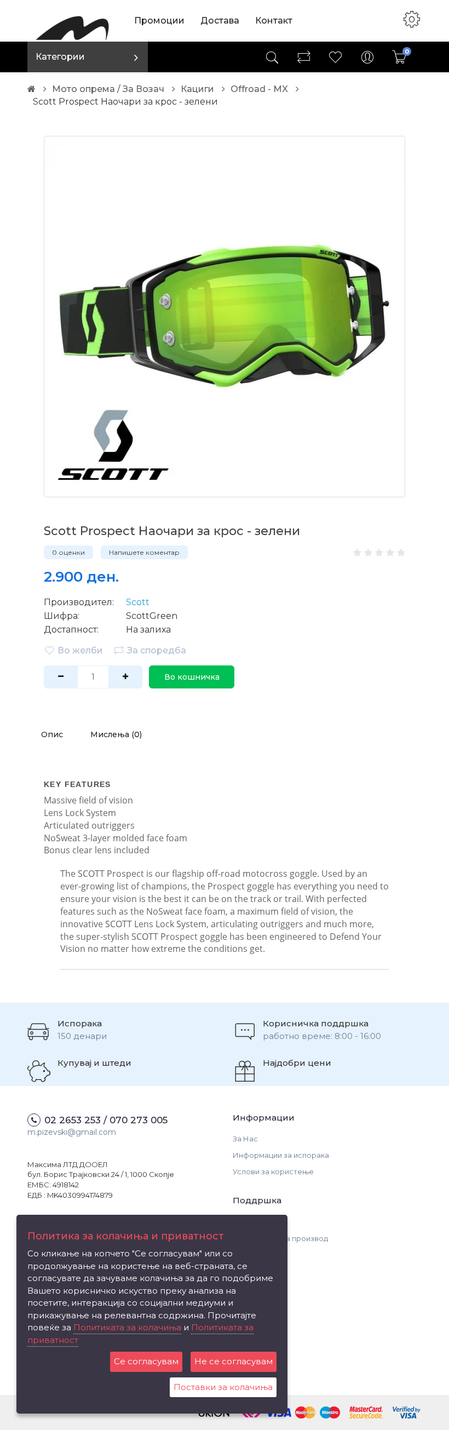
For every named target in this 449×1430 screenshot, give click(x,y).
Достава (219, 20)
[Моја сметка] (367, 57)
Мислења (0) (116, 734)
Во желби (80, 650)
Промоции (159, 20)
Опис (52, 734)
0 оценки (68, 552)
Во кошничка (192, 677)
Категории (60, 56)
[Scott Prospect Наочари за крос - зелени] (224, 316)
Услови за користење (273, 1171)
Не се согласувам (233, 1361)
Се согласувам (146, 1361)
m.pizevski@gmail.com (71, 1132)
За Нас (245, 1138)
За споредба (156, 650)
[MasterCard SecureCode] (366, 1412)
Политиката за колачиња (127, 1327)
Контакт (273, 20)
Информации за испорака (281, 1155)
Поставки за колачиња (223, 1387)
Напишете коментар (144, 552)
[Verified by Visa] (407, 1412)
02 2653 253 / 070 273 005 (106, 1120)
